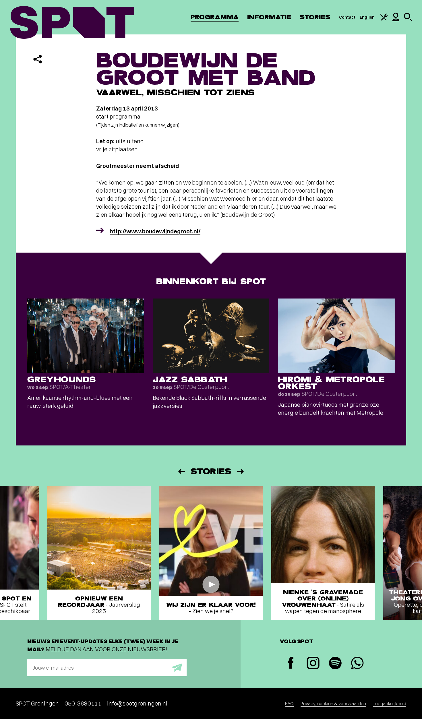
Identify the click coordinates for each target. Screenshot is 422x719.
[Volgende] (241, 471)
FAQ (289, 703)
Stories (315, 17)
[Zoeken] (408, 19)
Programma (215, 17)
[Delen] (37, 59)
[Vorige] (181, 471)
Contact (347, 17)
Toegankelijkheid (389, 703)
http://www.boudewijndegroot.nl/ (155, 231)
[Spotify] (335, 664)
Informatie (269, 17)
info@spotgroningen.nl (137, 703)
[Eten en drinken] (384, 19)
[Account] (396, 19)
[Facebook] (291, 663)
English (367, 17)
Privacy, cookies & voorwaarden (333, 703)
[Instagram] (313, 664)
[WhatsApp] (357, 664)
